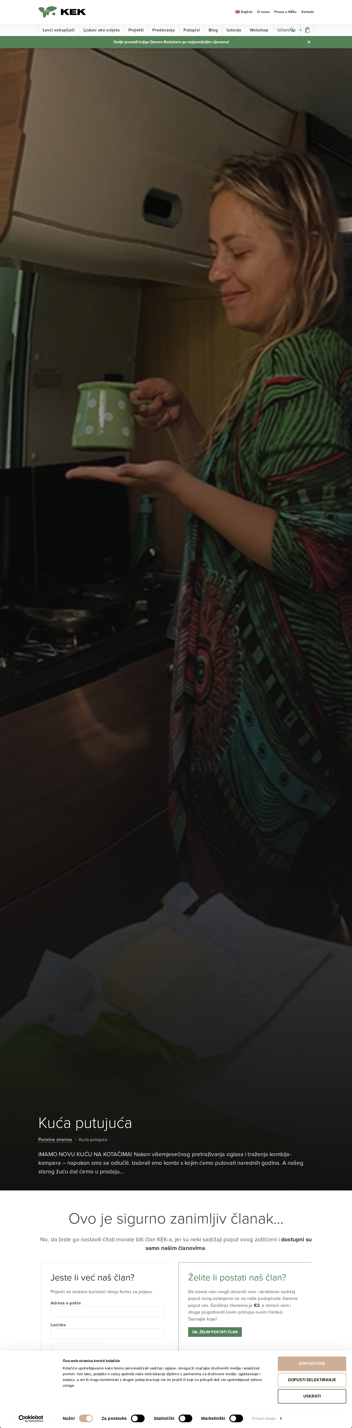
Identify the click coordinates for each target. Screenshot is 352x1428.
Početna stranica (55, 1139)
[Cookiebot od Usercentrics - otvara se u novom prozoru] (31, 1418)
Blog (213, 30)
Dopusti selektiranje (312, 1380)
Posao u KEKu (285, 12)
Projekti (136, 30)
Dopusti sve (312, 1364)
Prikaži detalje (264, 1418)
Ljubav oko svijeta (101, 30)
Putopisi (191, 30)
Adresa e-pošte (66, 1303)
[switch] (138, 1418)
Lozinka (58, 1324)
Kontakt (307, 12)
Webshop (259, 30)
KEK (62, 12)
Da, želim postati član (215, 1332)
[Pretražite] (292, 30)
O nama (263, 12)
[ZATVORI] (309, 42)
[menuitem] (243, 12)
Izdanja (234, 30)
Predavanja (163, 30)
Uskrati (312, 1396)
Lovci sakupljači (59, 30)
